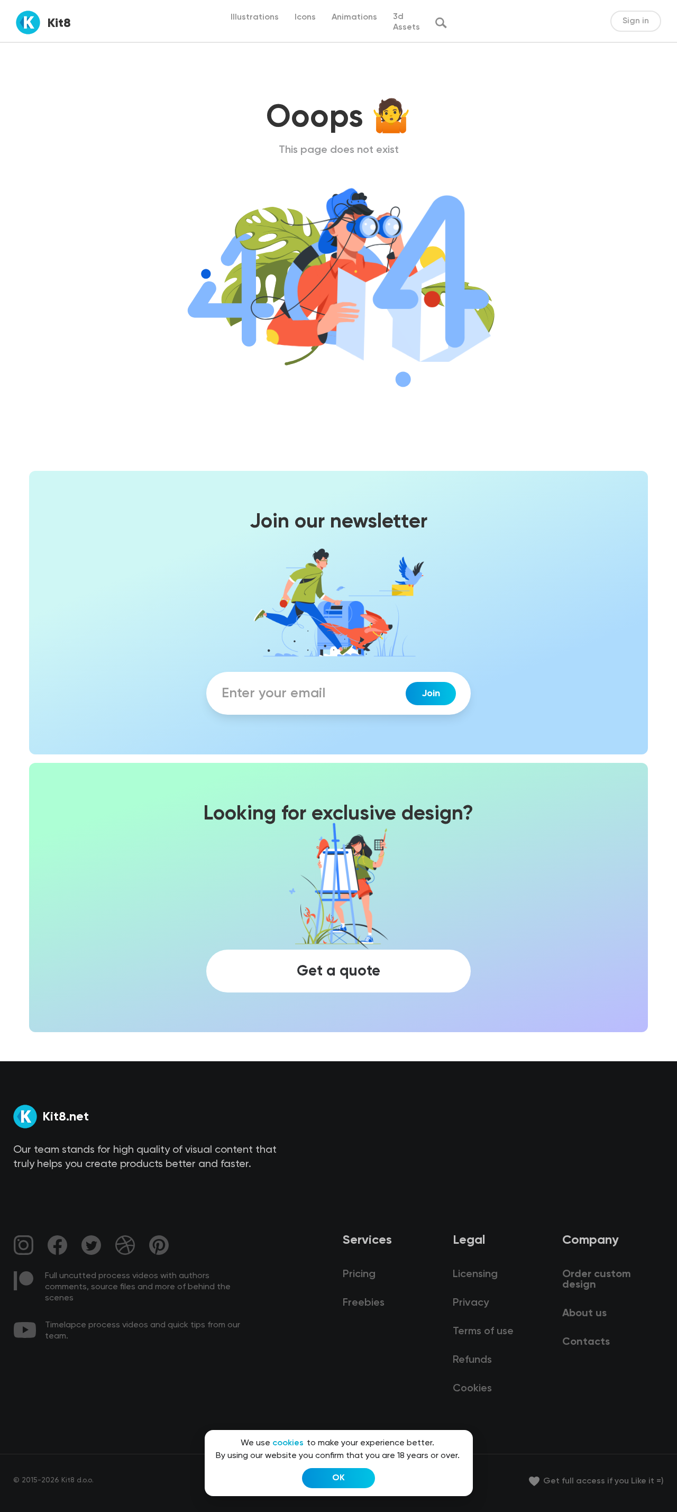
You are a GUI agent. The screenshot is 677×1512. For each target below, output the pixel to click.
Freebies (364, 1303)
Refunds (472, 1360)
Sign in (636, 21)
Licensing (475, 1274)
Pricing (359, 1274)
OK (338, 1478)
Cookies (472, 1388)
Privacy (471, 1303)
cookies (288, 1443)
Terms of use (483, 1331)
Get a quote (338, 971)
